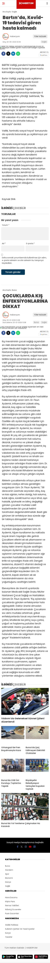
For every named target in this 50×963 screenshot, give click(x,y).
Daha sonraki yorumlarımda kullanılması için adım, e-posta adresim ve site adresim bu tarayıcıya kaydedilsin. (24, 260)
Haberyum (15, 36)
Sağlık (44, 42)
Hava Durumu (11, 897)
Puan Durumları (12, 913)
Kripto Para (10, 901)
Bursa (36, 322)
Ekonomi (9, 878)
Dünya (8, 882)
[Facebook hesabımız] (17, 846)
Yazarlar (8, 937)
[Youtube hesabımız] (30, 846)
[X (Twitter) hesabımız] (21, 846)
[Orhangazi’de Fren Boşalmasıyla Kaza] (12, 735)
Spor (7, 874)
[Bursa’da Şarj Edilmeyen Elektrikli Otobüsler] (37, 735)
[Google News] (43, 55)
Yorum (5, 225)
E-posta (30, 243)
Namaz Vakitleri (12, 905)
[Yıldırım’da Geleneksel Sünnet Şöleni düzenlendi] (25, 701)
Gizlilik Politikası (11, 925)
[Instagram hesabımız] (26, 846)
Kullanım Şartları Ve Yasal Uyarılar (19, 929)
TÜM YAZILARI (40, 36)
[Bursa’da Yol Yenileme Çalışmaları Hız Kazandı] (25, 806)
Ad (4, 243)
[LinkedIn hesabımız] (34, 846)
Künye (8, 933)
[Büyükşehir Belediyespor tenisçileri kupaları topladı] (37, 768)
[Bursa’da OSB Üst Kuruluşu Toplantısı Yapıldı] (12, 768)
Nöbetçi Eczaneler (13, 909)
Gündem (9, 870)
